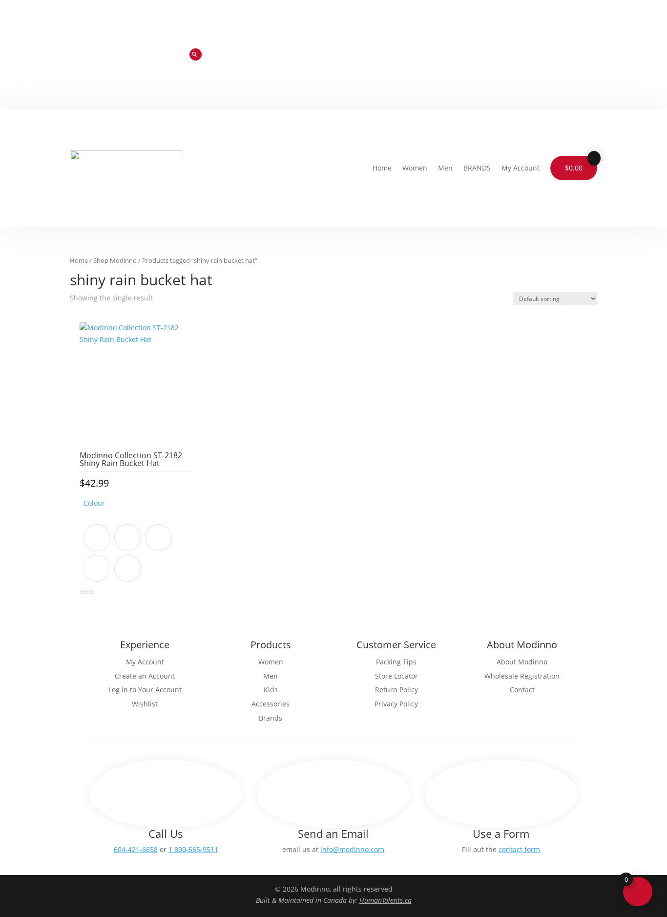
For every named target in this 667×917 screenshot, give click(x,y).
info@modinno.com (352, 849)
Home (382, 167)
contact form (519, 849)
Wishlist (437, 62)
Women (414, 167)
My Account (520, 167)
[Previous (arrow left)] (17, 458)
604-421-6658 (136, 849)
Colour (94, 503)
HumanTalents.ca (385, 900)
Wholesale (576, 48)
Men (445, 167)
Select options (135, 611)
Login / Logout (495, 62)
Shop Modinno (115, 260)
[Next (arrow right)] (650, 458)
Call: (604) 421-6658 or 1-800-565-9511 (411, 48)
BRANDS (477, 167)
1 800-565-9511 (193, 849)
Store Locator (516, 48)
